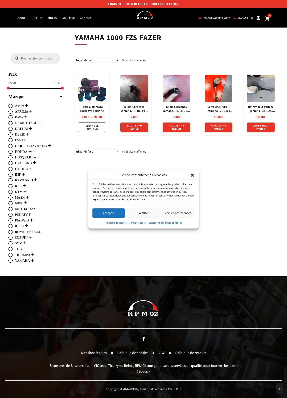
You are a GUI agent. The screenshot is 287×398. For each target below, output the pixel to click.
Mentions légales (137, 222)
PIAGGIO (22, 220)
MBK (19, 203)
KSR (18, 186)
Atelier (37, 18)
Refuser (143, 213)
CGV (162, 353)
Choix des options (92, 127)
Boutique (68, 18)
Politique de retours (190, 353)
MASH (20, 197)
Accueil (22, 18)
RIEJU (19, 226)
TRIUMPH (22, 255)
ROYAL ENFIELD (28, 232)
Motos (52, 18)
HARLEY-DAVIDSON (31, 146)
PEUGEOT (23, 214)
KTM (18, 192)
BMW (19, 117)
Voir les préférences (178, 213)
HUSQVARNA (25, 157)
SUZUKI (21, 237)
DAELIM (21, 128)
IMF (18, 174)
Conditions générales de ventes (165, 222)
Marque (16, 96)
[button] (192, 175)
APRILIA (21, 111)
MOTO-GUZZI (25, 209)
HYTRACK (23, 169)
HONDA (21, 151)
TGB (18, 249)
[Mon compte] (258, 18)
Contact (86, 18)
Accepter (109, 213)
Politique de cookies (115, 222)
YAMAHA (22, 260)
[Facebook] (143, 339)
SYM (18, 243)
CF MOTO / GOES (28, 123)
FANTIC (21, 140)
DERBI (20, 134)
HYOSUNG (23, 163)
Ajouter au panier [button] (134, 127)
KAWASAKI (24, 180)
